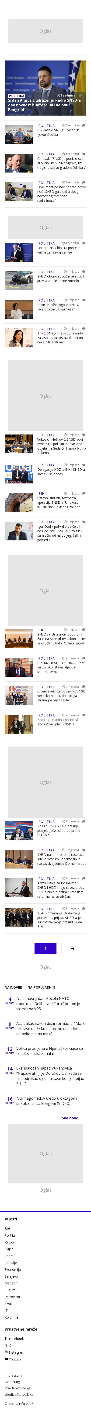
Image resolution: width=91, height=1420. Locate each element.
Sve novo (70, 1118)
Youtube (15, 1359)
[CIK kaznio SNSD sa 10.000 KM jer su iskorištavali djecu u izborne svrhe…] (19, 667)
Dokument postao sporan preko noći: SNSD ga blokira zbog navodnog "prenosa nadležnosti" (61, 194)
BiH (7, 1228)
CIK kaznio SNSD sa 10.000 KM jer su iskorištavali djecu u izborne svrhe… (60, 667)
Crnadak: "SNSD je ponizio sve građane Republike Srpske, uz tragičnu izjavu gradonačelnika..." (61, 163)
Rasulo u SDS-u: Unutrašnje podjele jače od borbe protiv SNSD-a (58, 830)
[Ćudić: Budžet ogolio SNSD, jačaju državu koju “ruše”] (19, 309)
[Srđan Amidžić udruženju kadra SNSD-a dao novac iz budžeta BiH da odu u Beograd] (45, 88)
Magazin (11, 1283)
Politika (10, 1235)
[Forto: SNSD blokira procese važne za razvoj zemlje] (19, 252)
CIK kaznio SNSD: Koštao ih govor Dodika (58, 132)
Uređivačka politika (19, 1394)
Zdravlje (11, 1262)
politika (16, 96)
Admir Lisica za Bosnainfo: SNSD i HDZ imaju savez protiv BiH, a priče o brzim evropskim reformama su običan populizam (60, 890)
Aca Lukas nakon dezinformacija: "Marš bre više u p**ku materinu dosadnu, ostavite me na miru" (50, 1028)
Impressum (13, 1375)
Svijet (9, 1249)
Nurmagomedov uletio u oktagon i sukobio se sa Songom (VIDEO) (46, 1101)
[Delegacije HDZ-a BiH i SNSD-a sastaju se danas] (19, 474)
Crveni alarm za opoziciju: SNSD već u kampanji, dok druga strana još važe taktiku (61, 695)
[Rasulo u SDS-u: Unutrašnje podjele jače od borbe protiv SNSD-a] (19, 830)
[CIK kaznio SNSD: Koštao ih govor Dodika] (19, 134)
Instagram (16, 1352)
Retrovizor (12, 1297)
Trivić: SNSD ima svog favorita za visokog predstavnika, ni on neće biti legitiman (60, 337)
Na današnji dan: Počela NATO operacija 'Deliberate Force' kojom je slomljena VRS (48, 1003)
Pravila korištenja (18, 1388)
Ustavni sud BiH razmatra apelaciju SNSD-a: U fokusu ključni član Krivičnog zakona (58, 502)
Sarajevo (11, 1276)
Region (10, 1242)
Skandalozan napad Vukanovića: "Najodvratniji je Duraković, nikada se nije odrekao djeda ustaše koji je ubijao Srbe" (50, 1076)
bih (41, 493)
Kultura (10, 1290)
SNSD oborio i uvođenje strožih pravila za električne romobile (61, 278)
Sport (9, 1256)
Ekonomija (13, 1269)
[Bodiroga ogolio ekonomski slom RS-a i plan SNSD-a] (19, 724)
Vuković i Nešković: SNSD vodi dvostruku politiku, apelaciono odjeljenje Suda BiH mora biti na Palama (61, 446)
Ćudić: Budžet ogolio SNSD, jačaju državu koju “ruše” (58, 306)
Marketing (12, 1382)
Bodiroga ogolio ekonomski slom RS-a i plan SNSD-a (58, 721)
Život (8, 1303)
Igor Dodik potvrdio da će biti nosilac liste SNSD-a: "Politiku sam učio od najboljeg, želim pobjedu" (59, 533)
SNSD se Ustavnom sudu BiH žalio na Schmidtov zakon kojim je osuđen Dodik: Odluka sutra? (61, 638)
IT (6, 1310)
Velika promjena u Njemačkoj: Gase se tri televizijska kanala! (49, 1051)
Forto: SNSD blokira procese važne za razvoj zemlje (58, 249)
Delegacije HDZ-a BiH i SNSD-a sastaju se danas (61, 471)
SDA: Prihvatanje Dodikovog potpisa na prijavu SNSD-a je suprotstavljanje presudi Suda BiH (59, 920)
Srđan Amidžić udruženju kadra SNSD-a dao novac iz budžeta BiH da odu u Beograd (44, 105)
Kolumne (11, 1317)
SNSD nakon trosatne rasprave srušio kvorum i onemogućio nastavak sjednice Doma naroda (61, 859)
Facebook (16, 1338)
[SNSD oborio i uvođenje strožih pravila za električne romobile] (19, 280)
